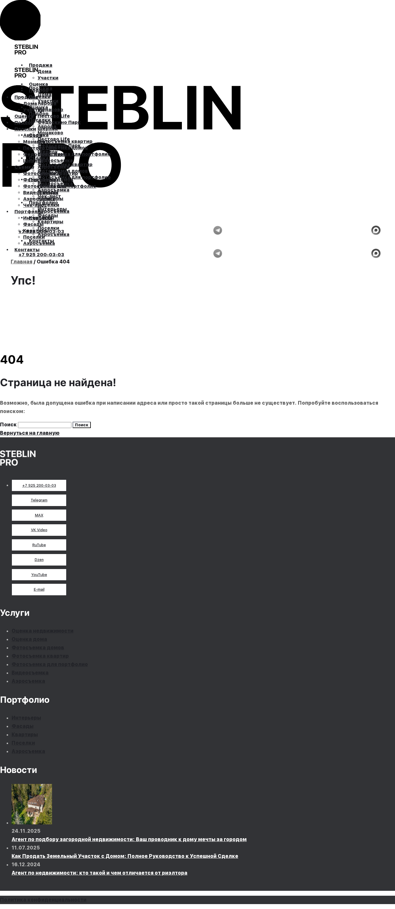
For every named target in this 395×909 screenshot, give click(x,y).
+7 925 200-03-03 (39, 485)
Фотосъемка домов (38, 647)
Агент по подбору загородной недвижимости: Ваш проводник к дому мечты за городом (129, 839)
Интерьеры (26, 718)
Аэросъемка (28, 681)
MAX (39, 515)
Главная (21, 262)
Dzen (39, 559)
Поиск (8, 424)
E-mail (39, 589)
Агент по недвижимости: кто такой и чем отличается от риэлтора (99, 873)
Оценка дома (29, 639)
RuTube (39, 545)
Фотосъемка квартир (40, 656)
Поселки (23, 743)
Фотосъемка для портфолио (50, 664)
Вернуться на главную (30, 433)
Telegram (39, 500)
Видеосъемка (30, 673)
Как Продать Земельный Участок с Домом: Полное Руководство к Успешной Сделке (125, 856)
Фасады (23, 726)
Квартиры (25, 734)
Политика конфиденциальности (43, 900)
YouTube (39, 574)
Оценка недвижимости (42, 631)
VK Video (39, 530)
